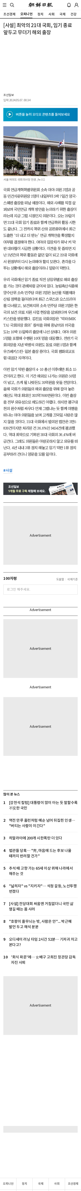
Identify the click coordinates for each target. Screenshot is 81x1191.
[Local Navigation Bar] (4, 5)
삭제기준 (72, 579)
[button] (4, 5)
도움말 (60, 579)
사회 (56, 1184)
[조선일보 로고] (40, 5)
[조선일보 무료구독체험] (40, 489)
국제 (40, 1184)
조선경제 (73, 1184)
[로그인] (76, 5)
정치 (24, 1184)
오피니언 (8, 1184)
